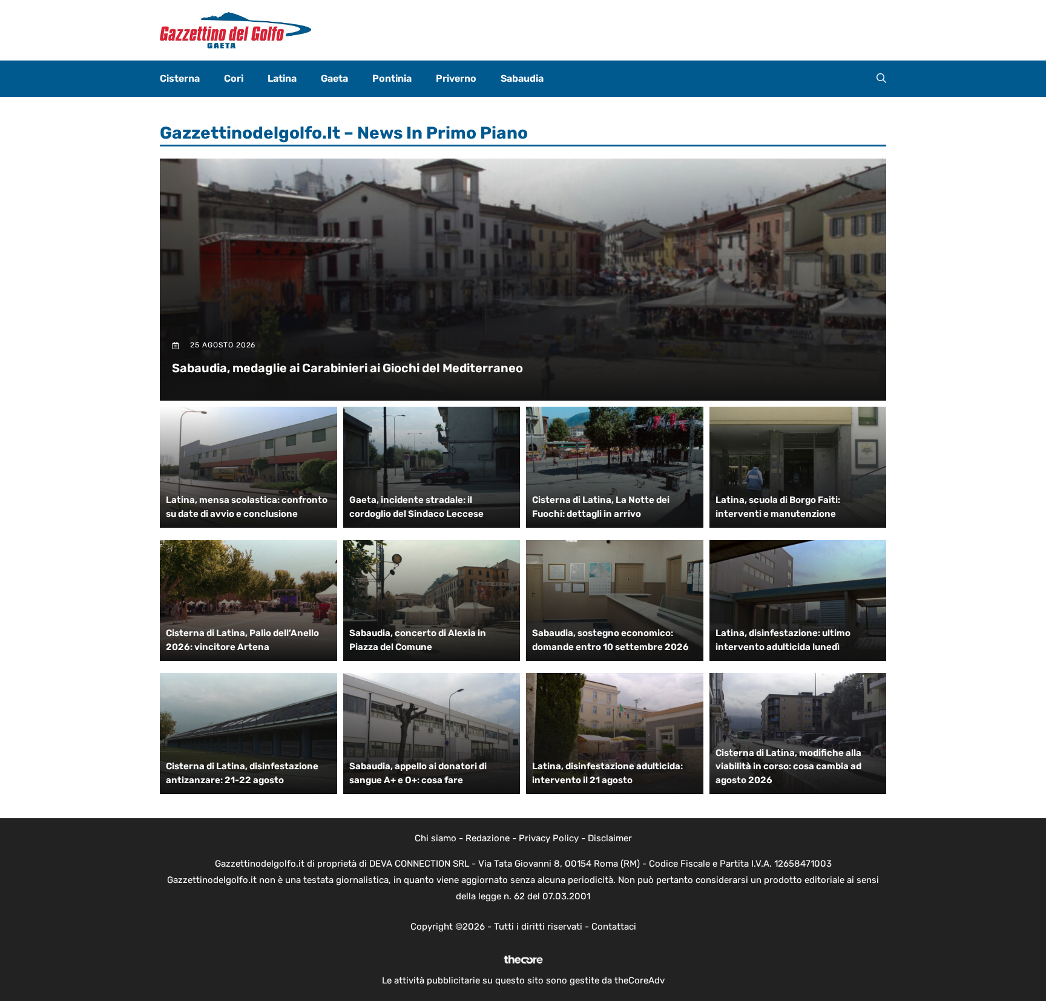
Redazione (487, 838)
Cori (233, 78)
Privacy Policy (549, 838)
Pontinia (392, 78)
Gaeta (334, 78)
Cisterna (180, 78)
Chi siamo (435, 838)
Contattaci (613, 926)
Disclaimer (610, 838)
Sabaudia (522, 78)
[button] (881, 79)
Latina (282, 78)
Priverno (456, 78)
